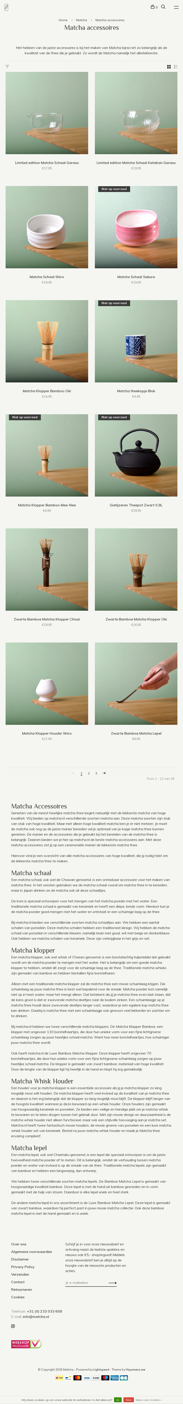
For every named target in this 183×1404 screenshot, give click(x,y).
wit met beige (132, 933)
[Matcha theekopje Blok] (136, 342)
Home (63, 20)
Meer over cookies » (149, 1400)
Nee (128, 1400)
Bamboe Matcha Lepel (122, 1181)
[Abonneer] (111, 1282)
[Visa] (87, 1379)
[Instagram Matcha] (13, 1326)
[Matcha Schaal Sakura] (136, 228)
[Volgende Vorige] (104, 773)
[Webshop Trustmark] (27, 1347)
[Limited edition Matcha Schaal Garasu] (47, 114)
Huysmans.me (135, 1369)
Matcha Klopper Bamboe (135, 1026)
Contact (18, 1282)
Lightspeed (101, 1369)
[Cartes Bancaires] (124, 1379)
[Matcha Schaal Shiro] (47, 228)
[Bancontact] (68, 1379)
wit (146, 938)
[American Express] (114, 1379)
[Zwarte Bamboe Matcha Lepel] (136, 684)
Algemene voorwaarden (31, 1251)
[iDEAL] (59, 1379)
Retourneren (21, 1289)
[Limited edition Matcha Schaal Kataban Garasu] (136, 114)
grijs (135, 938)
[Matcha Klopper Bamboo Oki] (47, 342)
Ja (117, 1400)
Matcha (81, 20)
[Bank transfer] (96, 1379)
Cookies (18, 1297)
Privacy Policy (23, 1267)
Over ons (18, 1244)
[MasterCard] (77, 1379)
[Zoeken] (163, 7)
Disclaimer (20, 1259)
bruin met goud (108, 933)
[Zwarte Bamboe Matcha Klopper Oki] (136, 570)
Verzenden (20, 1274)
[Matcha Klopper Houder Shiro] (47, 684)
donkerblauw (159, 933)
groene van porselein (122, 1125)
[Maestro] (105, 1379)
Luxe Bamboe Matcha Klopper (73, 1053)
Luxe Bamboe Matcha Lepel (111, 1202)
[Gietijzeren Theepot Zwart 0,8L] (136, 456)
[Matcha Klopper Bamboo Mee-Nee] (47, 456)
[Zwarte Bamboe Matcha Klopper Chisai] (47, 570)
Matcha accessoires (110, 20)
